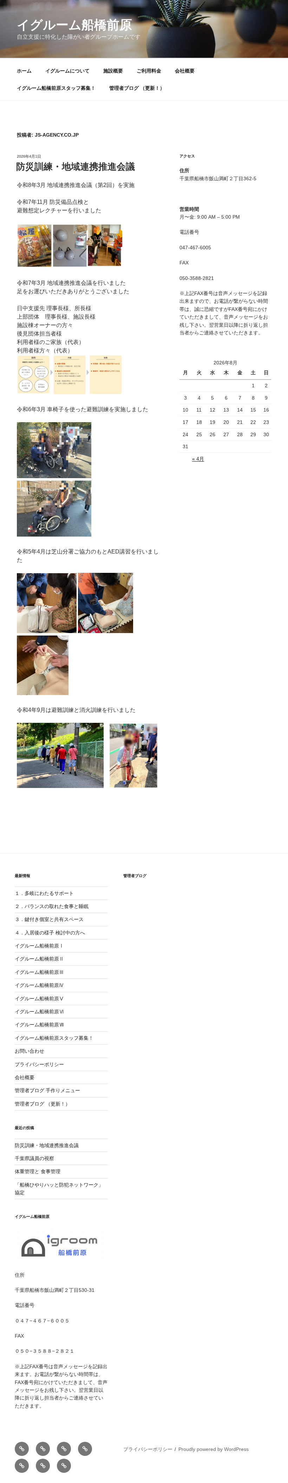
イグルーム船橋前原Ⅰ (39, 946)
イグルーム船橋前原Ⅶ (42, 1024)
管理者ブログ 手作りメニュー (47, 1090)
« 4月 (198, 459)
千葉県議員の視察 (34, 1158)
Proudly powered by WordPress (213, 1449)
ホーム (24, 71)
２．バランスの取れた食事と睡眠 (52, 906)
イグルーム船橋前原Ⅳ (39, 985)
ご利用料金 (149, 71)
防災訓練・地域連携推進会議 (75, 166)
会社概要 (185, 71)
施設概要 (113, 71)
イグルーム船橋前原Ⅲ (42, 972)
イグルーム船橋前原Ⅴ (39, 998)
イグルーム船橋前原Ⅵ (39, 1011)
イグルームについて (67, 71)
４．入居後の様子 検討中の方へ (50, 933)
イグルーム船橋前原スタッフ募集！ (56, 88)
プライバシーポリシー (39, 1064)
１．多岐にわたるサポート (44, 893)
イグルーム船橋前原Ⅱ (39, 959)
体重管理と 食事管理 (37, 1171)
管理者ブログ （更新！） (137, 88)
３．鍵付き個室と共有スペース (49, 919)
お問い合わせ (29, 1051)
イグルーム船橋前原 (74, 25)
